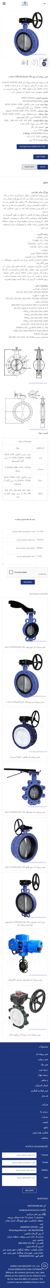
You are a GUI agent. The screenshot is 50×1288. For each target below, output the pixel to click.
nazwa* (40, 540)
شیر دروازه (43, 1059)
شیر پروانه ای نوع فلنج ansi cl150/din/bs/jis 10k (25, 867)
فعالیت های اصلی (40, 1133)
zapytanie (40, 156)
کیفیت (45, 1122)
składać (27, 582)
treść (46, 1177)
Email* (45, 1162)
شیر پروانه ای (42, 1054)
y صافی (44, 1080)
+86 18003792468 (35, 1206)
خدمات (45, 1117)
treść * (39, 556)
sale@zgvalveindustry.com (32, 146)
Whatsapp (29, 167)
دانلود (45, 1127)
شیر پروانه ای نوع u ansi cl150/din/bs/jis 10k (25, 702)
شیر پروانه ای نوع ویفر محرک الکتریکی (25, 980)
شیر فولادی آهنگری (39, 1091)
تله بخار (44, 1096)
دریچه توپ (43, 1070)
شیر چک (44, 1064)
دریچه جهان (43, 1075)
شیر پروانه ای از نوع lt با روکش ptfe (25, 1035)
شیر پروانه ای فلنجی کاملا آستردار (25, 757)
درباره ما (44, 1112)
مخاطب (44, 1138)
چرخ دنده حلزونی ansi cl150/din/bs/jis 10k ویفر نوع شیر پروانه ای (25, 923)
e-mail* (40, 531)
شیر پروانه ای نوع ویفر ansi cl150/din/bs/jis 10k (25, 647)
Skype (42, 167)
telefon (40, 548)
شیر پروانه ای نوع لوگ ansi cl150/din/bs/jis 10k (25, 812)
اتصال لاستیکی (41, 1085)
